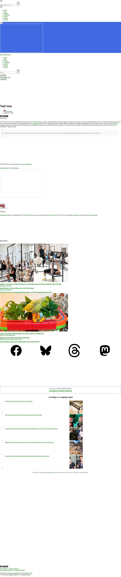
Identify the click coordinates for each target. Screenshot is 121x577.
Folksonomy (38, 122)
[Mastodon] (105, 356)
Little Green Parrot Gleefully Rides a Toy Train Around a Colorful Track (22, 333)
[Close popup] (1, 23)
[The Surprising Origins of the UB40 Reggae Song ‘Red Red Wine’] (11, 339)
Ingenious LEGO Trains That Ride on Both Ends (15, 337)
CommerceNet (36, 123)
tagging (25, 122)
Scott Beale (3, 215)
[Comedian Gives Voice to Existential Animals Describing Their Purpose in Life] (76, 468)
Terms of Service (14, 568)
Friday (22, 164)
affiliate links (49, 472)
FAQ (5, 59)
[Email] (7, 116)
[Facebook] (1, 116)
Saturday (29, 164)
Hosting (6, 61)
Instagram (94, 215)
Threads (76, 215)
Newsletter (7, 62)
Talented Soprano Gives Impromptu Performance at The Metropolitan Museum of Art (26, 292)
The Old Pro (114, 123)
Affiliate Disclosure (19, 570)
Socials (6, 64)
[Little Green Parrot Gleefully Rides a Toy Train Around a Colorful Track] (34, 331)
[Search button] (18, 71)
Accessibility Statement (6, 570)
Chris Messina (15, 168)
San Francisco (31, 215)
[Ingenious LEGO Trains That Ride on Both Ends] (7, 335)
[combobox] (8, 73)
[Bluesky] (3, 116)
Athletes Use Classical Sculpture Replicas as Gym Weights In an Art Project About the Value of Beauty (30, 284)
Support (6, 65)
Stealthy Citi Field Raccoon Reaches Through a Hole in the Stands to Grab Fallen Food (29, 442)
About (5, 57)
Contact (6, 67)
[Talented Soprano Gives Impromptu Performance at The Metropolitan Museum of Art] (6, 290)
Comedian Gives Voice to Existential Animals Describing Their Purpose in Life (27, 456)
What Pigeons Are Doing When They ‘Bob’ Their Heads (17, 288)
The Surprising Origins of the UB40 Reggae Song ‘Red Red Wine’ (20, 341)
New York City (53, 215)
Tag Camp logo (4, 168)
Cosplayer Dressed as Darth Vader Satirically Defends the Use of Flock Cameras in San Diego (31, 428)
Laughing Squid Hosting (60, 390)
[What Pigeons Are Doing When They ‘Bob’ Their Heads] (5, 285)
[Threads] (5, 116)
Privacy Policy (4, 568)
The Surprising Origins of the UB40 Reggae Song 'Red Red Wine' (23, 415)
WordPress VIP (28, 573)
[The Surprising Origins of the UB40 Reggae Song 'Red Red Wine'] (76, 427)
